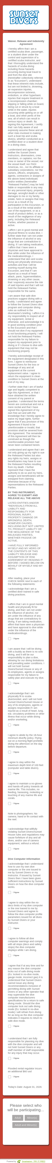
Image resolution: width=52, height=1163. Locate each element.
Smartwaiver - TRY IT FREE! (33, 1161)
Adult (18, 1117)
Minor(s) (32, 1117)
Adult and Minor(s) (26, 1125)
